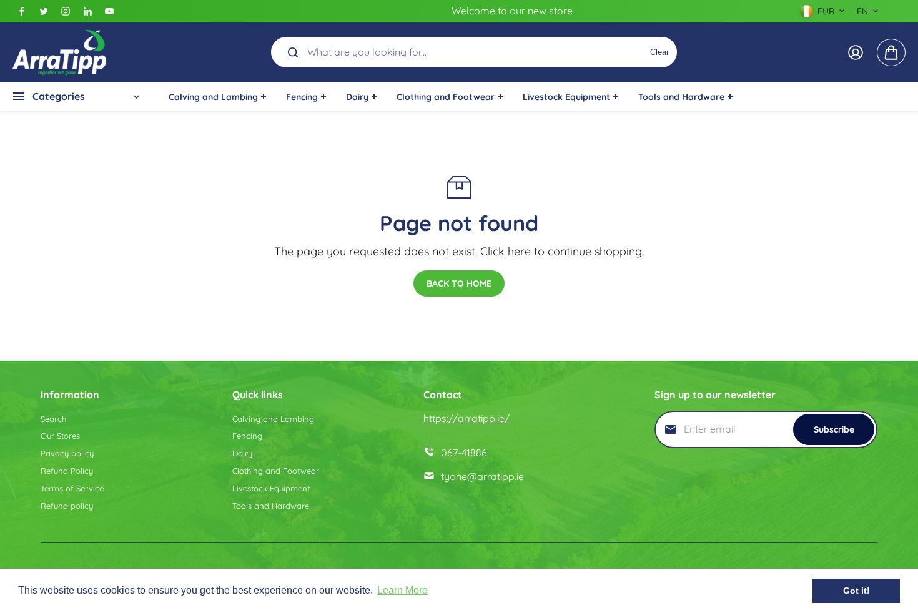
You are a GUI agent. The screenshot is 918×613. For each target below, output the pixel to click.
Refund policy (67, 506)
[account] (855, 52)
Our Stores (60, 436)
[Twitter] (43, 11)
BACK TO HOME (459, 283)
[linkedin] (87, 11)
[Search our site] (293, 52)
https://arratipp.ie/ (466, 418)
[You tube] (109, 11)
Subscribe (834, 429)
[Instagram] (65, 11)
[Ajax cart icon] (891, 52)
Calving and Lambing (273, 419)
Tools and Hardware (270, 506)
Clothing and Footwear (275, 471)
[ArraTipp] (59, 52)
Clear (659, 52)
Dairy (242, 453)
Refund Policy (67, 471)
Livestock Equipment (271, 488)
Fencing (247, 436)
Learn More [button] (402, 590)
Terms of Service (72, 488)
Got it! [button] (856, 591)
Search (53, 419)
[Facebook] (21, 11)
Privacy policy (67, 453)
